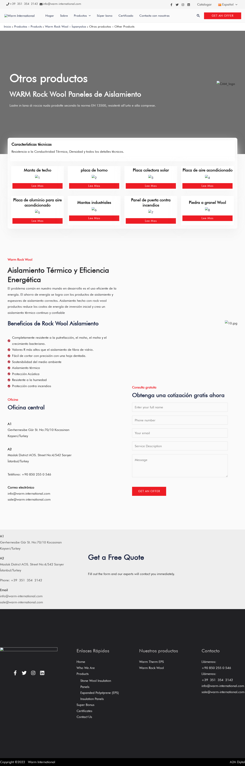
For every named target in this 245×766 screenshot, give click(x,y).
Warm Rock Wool (151, 668)
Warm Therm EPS (151, 662)
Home (81, 662)
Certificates (84, 711)
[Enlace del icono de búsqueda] (198, 15)
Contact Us (84, 717)
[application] (235, 4)
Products (83, 674)
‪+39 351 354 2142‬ (24, 4)
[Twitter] (177, 4)
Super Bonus (85, 705)
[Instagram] (182, 4)
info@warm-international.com (62, 4)
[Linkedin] (188, 4)
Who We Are (86, 668)
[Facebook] (171, 4)
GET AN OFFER (149, 491)
